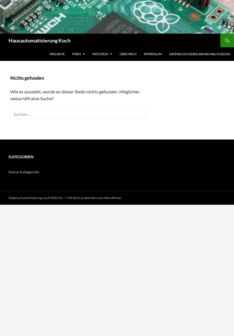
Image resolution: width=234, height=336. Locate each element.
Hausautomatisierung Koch (39, 40)
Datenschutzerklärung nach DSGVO (199, 54)
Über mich (128, 54)
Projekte (57, 54)
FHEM (76, 54)
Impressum (153, 54)
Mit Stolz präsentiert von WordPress (94, 198)
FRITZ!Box (100, 54)
